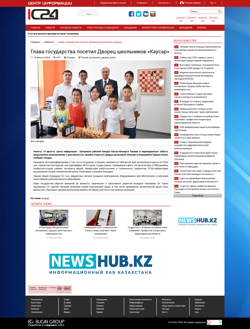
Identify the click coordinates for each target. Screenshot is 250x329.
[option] (125, 33)
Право (99, 312)
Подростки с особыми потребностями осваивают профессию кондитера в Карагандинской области (147, 230)
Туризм (67, 305)
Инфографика (136, 302)
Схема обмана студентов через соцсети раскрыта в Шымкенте (193, 95)
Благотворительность (140, 299)
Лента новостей (184, 40)
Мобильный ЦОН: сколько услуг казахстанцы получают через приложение (100, 230)
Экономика (37, 312)
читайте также (41, 204)
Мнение (201, 27)
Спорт (67, 299)
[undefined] (50, 289)
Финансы (166, 299)
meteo (88, 14)
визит (113, 57)
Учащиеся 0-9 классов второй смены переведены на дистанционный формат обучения (196, 156)
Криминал (200, 302)
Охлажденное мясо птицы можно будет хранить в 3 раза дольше (197, 136)
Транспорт (134, 312)
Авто (66, 308)
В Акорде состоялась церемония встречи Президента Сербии (193, 103)
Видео (67, 312)
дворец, (106, 57)
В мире (67, 302)
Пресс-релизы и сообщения (103, 27)
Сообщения (130, 27)
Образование (136, 305)
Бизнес (100, 305)
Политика (36, 305)
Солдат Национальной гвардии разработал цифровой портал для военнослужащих (192, 145)
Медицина (101, 299)
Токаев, (85, 57)
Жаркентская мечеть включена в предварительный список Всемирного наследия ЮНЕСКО (194, 75)
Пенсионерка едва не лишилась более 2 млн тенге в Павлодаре (197, 165)
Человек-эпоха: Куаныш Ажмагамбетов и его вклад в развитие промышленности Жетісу (197, 49)
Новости (50, 27)
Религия (35, 308)
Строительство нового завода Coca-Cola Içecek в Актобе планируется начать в (197, 172)
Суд (197, 312)
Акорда (45, 198)
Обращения (185, 27)
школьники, (95, 57)
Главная (35, 27)
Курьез (198, 299)
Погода (165, 308)
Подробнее (197, 195)
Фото (164, 312)
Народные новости (71, 27)
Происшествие (136, 308)
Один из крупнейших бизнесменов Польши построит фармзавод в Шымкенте (196, 180)
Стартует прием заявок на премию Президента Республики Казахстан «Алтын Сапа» (196, 189)
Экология (199, 305)
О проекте (142, 2)
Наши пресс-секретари (173, 305)
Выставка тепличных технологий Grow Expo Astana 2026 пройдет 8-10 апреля (196, 66)
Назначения (168, 302)
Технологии (37, 299)
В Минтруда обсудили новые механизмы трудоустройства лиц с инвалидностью (54, 230)
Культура (36, 302)
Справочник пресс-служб (113, 2)
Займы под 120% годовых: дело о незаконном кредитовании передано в (194, 59)
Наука (198, 308)
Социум (71, 57)
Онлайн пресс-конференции (158, 27)
